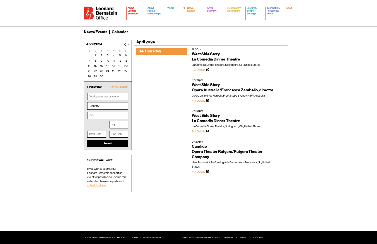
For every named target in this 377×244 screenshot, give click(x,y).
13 (126, 60)
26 (120, 71)
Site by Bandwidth (152, 237)
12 (119, 60)
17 (107, 65)
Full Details (198, 69)
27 (125, 71)
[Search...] (290, 32)
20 (126, 65)
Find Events (94, 86)
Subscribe (257, 237)
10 (107, 60)
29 (95, 76)
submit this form (96, 185)
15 (95, 65)
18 (113, 65)
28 (89, 76)
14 (89, 65)
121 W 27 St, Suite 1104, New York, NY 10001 (201, 237)
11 (114, 60)
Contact (243, 237)
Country (94, 105)
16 (101, 65)
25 (113, 71)
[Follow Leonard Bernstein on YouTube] (289, 237)
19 (119, 65)
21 (89, 71)
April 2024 (94, 44)
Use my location (119, 86)
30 (101, 76)
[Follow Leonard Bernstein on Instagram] (282, 237)
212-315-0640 (228, 237)
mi (113, 124)
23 (101, 71)
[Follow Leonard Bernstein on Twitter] (276, 237)
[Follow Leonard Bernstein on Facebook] (269, 237)
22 (95, 71)
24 (107, 71)
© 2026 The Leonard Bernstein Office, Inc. (106, 237)
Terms (134, 237)
